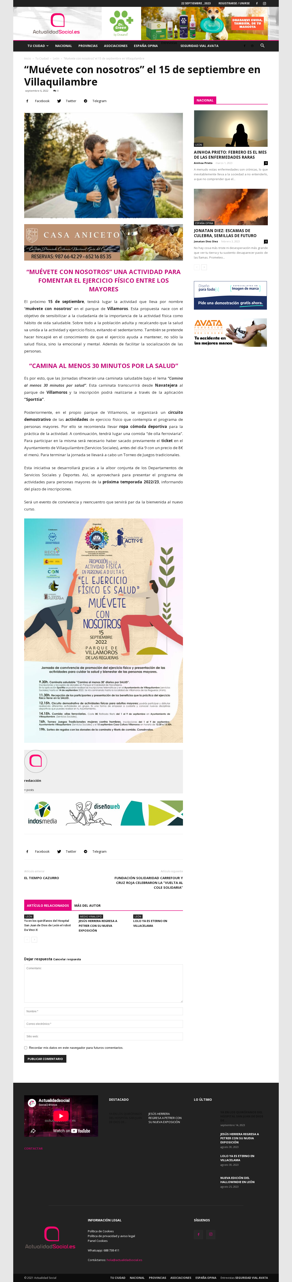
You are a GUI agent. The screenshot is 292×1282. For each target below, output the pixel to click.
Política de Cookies (101, 1231)
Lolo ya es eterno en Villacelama (237, 1158)
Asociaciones (116, 46)
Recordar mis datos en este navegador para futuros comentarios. (76, 1047)
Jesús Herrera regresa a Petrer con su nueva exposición (98, 925)
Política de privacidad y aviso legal (111, 1236)
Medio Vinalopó (91, 916)
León (56, 58)
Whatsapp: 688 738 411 (103, 1250)
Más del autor (87, 905)
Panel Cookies (98, 1241)
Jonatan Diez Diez (206, 241)
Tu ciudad (36, 46)
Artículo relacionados (48, 905)
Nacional (63, 46)
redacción (32, 780)
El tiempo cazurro (41, 877)
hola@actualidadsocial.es (124, 1260)
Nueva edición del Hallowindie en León (237, 1180)
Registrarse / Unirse (234, 3)
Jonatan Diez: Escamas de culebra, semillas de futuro (225, 233)
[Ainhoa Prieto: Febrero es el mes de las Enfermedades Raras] (231, 128)
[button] (262, 46)
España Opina (146, 46)
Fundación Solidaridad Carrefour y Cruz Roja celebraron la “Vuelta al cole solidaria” (149, 882)
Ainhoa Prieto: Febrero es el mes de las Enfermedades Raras (230, 155)
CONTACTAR (33, 1148)
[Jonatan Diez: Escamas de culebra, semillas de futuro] (231, 207)
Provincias (88, 46)
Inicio (27, 58)
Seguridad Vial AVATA (199, 46)
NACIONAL (205, 100)
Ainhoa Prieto (203, 163)
